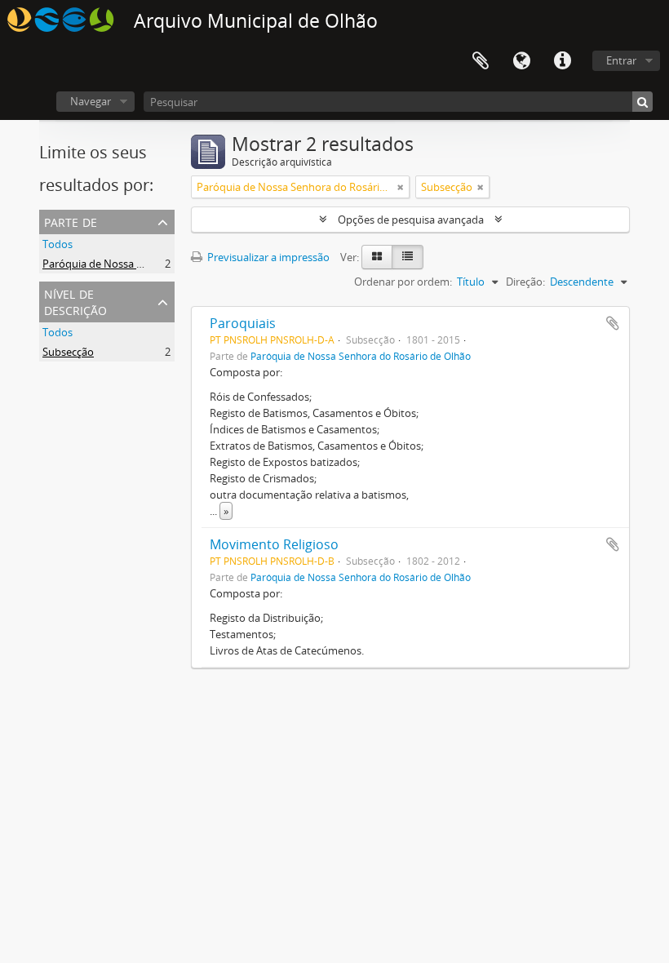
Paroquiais (243, 323)
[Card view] (376, 257)
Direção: (525, 281)
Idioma (521, 61)
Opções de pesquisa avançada (410, 219)
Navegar (90, 101)
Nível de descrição (75, 301)
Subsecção (68, 351)
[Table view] (407, 257)
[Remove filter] (400, 187)
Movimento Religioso (274, 544)
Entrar (621, 60)
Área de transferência (480, 61)
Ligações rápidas (562, 61)
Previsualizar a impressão (267, 257)
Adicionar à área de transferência (613, 323)
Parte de (70, 221)
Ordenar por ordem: (403, 281)
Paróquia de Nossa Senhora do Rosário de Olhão (160, 263)
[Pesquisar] (642, 101)
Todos (57, 244)
